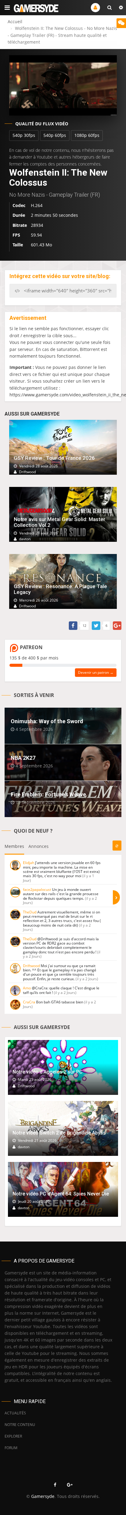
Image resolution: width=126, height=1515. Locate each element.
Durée (19, 215)
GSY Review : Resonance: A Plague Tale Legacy (60, 589)
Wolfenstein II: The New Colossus (58, 177)
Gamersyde (42, 1496)
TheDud (29, 912)
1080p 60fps (86, 135)
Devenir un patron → (95, 672)
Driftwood (31, 965)
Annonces (38, 846)
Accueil (15, 21)
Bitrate (20, 225)
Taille (18, 245)
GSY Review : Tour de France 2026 (54, 458)
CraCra (29, 1002)
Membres (14, 846)
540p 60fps (54, 135)
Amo (27, 988)
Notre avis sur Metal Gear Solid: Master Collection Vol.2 (59, 522)
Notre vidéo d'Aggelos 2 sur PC (48, 1072)
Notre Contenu (20, 1424)
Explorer (13, 1436)
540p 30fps (24, 135)
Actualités (15, 1413)
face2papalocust (37, 889)
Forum (11, 1447)
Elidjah (28, 862)
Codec (19, 205)
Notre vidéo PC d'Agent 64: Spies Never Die (61, 1194)
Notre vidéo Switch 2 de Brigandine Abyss (59, 1133)
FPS (16, 235)
